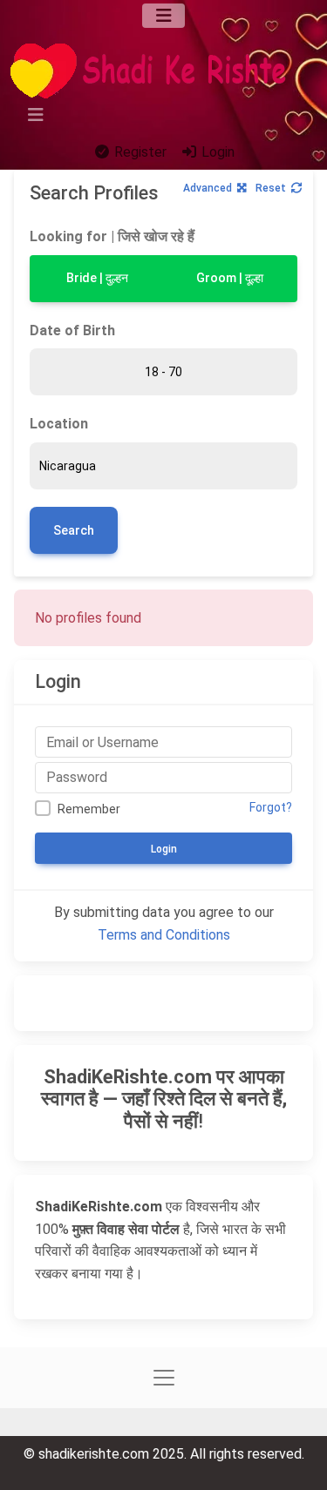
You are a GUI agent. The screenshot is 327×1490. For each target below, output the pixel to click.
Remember (89, 809)
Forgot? (270, 807)
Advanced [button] (207, 188)
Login (216, 152)
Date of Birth (72, 330)
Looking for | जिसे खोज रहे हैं (112, 236)
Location (59, 423)
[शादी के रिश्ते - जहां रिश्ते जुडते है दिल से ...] (153, 71)
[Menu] (163, 15)
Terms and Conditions (164, 935)
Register (139, 152)
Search (73, 530)
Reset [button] (270, 188)
